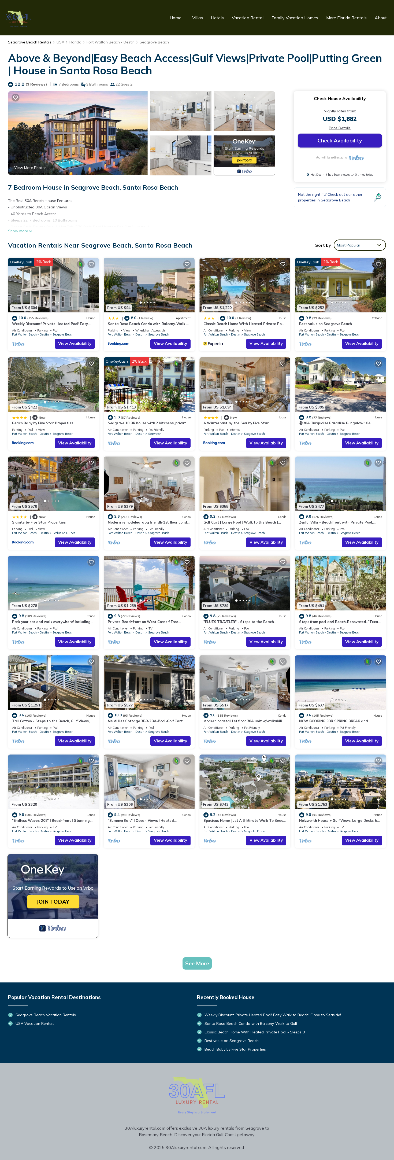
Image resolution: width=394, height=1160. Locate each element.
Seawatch (155, 434)
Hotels (217, 17)
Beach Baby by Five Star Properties (42, 423)
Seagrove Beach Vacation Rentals (46, 1014)
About (381, 17)
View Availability (74, 343)
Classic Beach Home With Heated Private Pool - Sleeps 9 (255, 1032)
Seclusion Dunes (64, 533)
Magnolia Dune (254, 831)
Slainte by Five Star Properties (39, 522)
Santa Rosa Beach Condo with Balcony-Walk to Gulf (251, 1023)
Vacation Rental (247, 17)
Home (175, 17)
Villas (197, 17)
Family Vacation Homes (295, 17)
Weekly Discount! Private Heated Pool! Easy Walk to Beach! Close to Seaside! (273, 1014)
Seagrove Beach (154, 42)
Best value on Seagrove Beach (325, 324)
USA (60, 42)
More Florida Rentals (346, 17)
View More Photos (30, 167)
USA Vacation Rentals (35, 1023)
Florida (75, 42)
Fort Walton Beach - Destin (111, 42)
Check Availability (340, 140)
